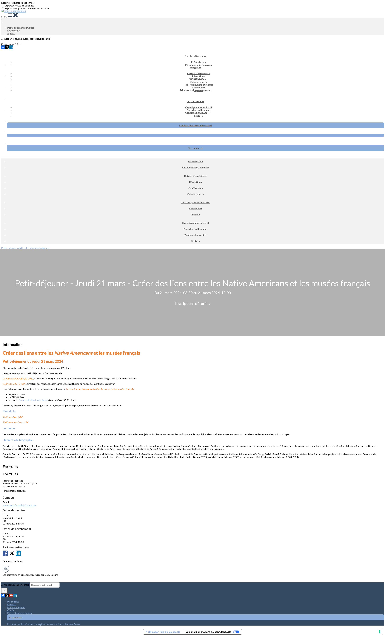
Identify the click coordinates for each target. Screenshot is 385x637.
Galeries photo (198, 81)
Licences (11, 604)
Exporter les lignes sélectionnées (18, 2)
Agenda (11, 33)
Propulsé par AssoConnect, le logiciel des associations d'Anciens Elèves (43, 624)
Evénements (13, 30)
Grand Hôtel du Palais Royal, (33, 400)
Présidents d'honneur (198, 110)
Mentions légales (16, 607)
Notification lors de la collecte (163, 631)
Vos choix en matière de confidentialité (208, 631)
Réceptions (198, 76)
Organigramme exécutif (198, 107)
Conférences (195, 187)
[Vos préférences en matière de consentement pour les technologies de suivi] (380, 632)
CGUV (10, 610)
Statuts (198, 115)
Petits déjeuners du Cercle (20, 27)
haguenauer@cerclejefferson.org (19, 505)
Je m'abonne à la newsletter (15, 584)
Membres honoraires (195, 234)
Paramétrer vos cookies (19, 613)
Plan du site (13, 601)
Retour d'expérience (198, 73)
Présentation (198, 62)
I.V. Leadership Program (198, 64)
